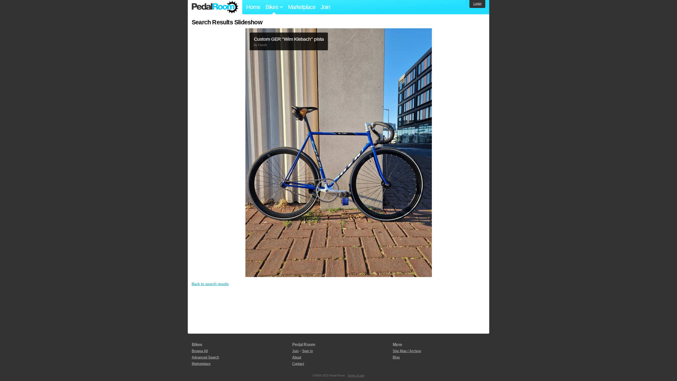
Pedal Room (215, 7)
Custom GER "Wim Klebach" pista (289, 39)
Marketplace (301, 7)
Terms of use (355, 375)
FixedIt (262, 45)
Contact (298, 364)
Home (253, 7)
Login (477, 4)
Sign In (307, 351)
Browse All (200, 351)
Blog (396, 357)
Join (325, 7)
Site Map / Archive (407, 351)
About (296, 357)
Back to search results (210, 284)
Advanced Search (205, 357)
